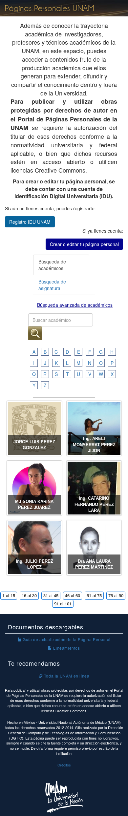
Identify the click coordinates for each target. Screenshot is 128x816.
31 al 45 (50, 595)
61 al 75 (94, 595)
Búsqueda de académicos (52, 264)
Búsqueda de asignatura (52, 284)
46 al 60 (72, 595)
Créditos (64, 764)
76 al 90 (115, 595)
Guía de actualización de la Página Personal (66, 639)
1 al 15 (8, 595)
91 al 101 (63, 603)
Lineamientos (66, 648)
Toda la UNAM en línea (66, 676)
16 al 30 (29, 595)
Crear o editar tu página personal (84, 244)
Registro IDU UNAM (30, 222)
